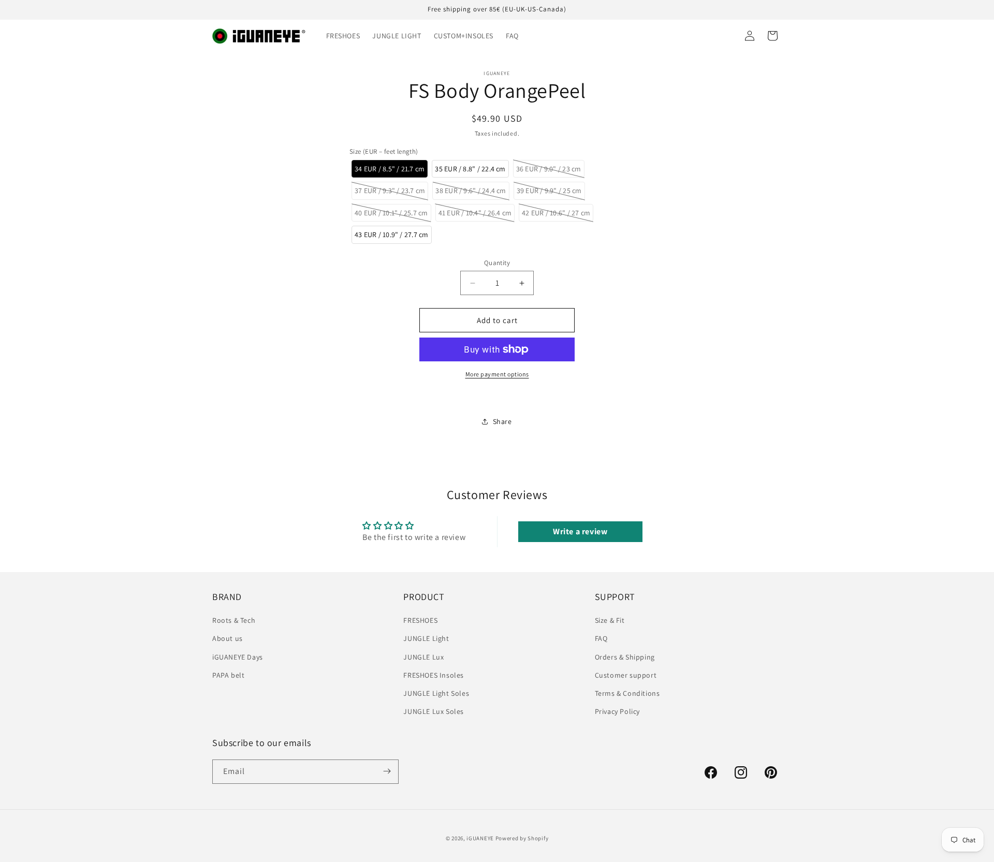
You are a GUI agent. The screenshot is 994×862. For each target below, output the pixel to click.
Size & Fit (610, 620)
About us (227, 639)
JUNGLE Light (426, 639)
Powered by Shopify (522, 838)
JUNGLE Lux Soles (433, 711)
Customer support (626, 675)
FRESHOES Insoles (433, 675)
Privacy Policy (617, 711)
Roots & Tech (233, 620)
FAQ (601, 639)
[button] (390, 169)
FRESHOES (420, 620)
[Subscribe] (386, 771)
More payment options (497, 374)
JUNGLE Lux (423, 657)
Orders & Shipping (625, 657)
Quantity (497, 262)
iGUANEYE (480, 838)
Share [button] (502, 421)
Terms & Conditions (627, 693)
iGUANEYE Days (237, 657)
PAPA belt (228, 675)
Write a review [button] (580, 531)
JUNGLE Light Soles (436, 693)
